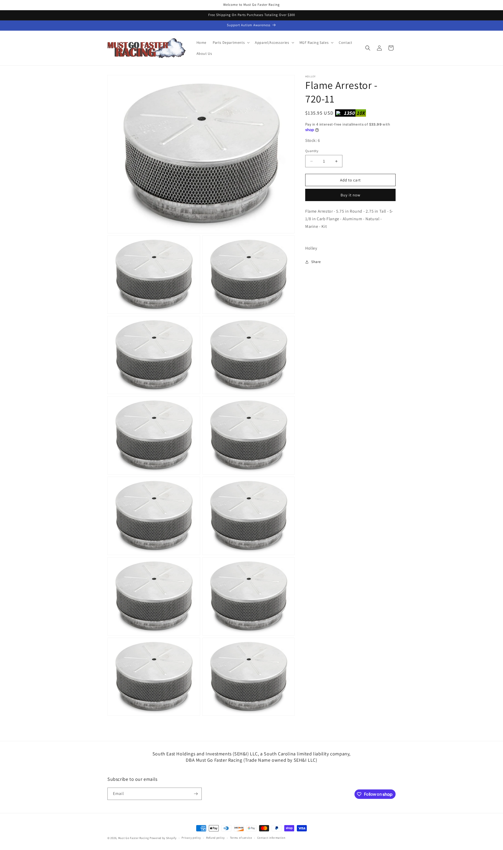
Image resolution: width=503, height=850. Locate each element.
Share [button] (316, 261)
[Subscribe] (195, 794)
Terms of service (241, 838)
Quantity (311, 151)
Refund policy (215, 838)
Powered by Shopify (163, 838)
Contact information (271, 838)
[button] (231, 42)
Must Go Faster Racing (134, 838)
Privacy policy (191, 838)
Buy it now (350, 195)
